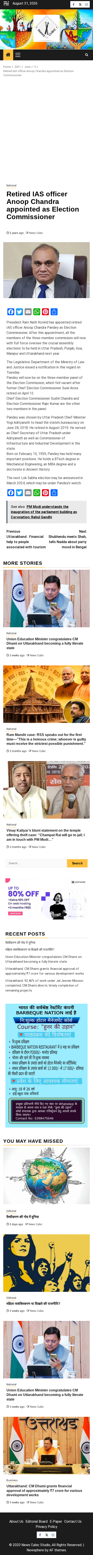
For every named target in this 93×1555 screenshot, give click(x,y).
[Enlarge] (82, 1009)
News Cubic (36, 233)
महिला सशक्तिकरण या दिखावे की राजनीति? (29, 950)
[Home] (8, 55)
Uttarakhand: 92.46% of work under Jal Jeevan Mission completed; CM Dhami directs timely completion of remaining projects (44, 985)
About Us (16, 1521)
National (11, 185)
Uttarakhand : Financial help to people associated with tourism (26, 539)
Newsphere (35, 1550)
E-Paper (56, 1521)
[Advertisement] (46, 130)
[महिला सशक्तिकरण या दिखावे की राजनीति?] (46, 1263)
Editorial (11, 1211)
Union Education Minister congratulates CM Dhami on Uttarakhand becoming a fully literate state (44, 643)
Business (12, 1480)
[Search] (86, 55)
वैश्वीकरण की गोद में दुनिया (20, 943)
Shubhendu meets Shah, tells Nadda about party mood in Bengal (67, 539)
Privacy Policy (46, 1527)
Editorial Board (37, 1521)
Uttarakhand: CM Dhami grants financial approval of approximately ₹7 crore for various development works (44, 1490)
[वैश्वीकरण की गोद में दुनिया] (46, 1176)
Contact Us (73, 1521)
